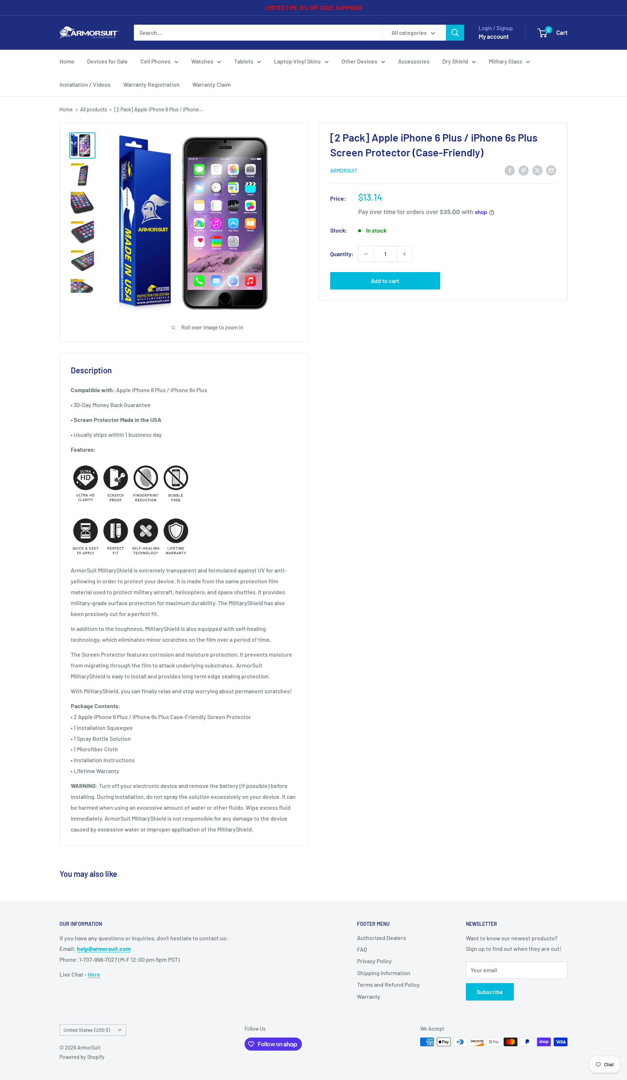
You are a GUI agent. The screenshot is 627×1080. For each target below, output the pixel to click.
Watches (202, 61)
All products (93, 109)
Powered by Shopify (82, 1057)
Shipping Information (383, 972)
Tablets (243, 61)
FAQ (362, 949)
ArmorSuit (343, 171)
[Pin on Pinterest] (524, 170)
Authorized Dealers (381, 937)
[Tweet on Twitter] (537, 170)
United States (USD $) (86, 1030)
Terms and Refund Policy (388, 984)
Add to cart (385, 280)
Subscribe (490, 991)
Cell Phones (155, 61)
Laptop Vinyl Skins (297, 61)
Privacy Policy (374, 960)
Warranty (368, 996)
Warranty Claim (211, 84)
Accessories (414, 61)
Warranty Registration (151, 84)
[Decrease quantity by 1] (366, 254)
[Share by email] (551, 170)
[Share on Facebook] (510, 170)
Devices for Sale (107, 61)
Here (94, 974)
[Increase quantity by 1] (404, 254)
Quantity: (342, 253)
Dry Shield (455, 61)
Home (67, 61)
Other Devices (359, 61)
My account (494, 36)
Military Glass (505, 61)
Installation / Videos (85, 84)
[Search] (455, 33)
